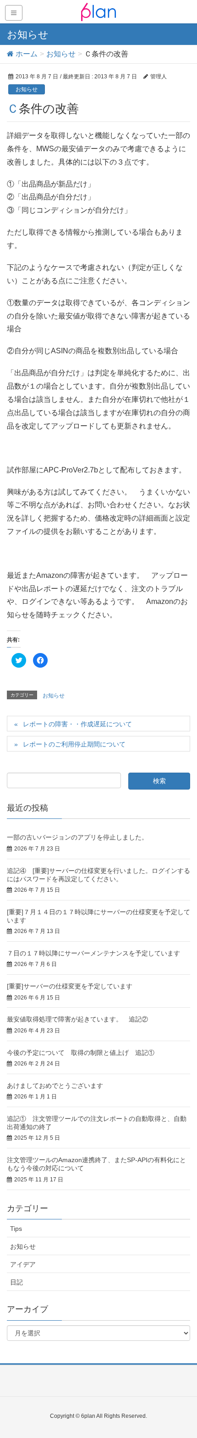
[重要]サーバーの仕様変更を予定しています (69, 986)
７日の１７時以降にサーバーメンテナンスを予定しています (93, 953)
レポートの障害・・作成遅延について (77, 724)
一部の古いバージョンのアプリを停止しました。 (77, 837)
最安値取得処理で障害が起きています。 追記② (77, 1019)
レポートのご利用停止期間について (74, 744)
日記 (16, 1282)
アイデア (23, 1264)
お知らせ (27, 89)
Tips (16, 1228)
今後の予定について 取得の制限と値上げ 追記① (80, 1052)
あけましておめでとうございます (55, 1085)
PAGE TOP (182, 1386)
